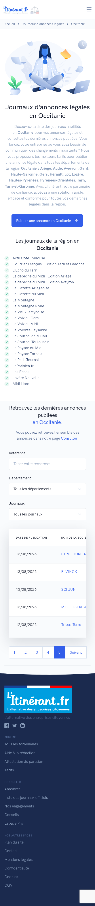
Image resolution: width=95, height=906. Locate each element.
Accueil (9, 24)
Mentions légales (18, 859)
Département (20, 478)
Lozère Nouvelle (26, 378)
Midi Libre (21, 383)
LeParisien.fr (23, 366)
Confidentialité (16, 868)
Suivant (76, 652)
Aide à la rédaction (19, 753)
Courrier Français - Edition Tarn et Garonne (48, 264)
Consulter (69, 438)
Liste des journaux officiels (26, 797)
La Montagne (23, 300)
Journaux (17, 503)
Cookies (11, 877)
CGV (8, 885)
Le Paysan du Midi (27, 348)
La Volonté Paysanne (30, 330)
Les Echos (21, 372)
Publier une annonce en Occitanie (44, 220)
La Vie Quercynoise (28, 312)
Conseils (11, 814)
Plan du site (14, 842)
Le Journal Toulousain (31, 342)
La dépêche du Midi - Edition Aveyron (43, 282)
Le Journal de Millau (30, 336)
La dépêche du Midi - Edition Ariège (42, 276)
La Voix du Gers (26, 318)
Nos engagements (19, 806)
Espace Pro (13, 823)
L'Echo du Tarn (25, 270)
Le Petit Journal (26, 360)
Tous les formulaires (21, 744)
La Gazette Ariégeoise (31, 288)
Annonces (12, 789)
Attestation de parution (23, 761)
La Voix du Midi (25, 324)
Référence (17, 453)
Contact (11, 851)
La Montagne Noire (28, 306)
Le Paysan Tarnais (27, 354)
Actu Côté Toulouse (29, 258)
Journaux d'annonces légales (43, 24)
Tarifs (9, 770)
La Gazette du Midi (28, 294)
